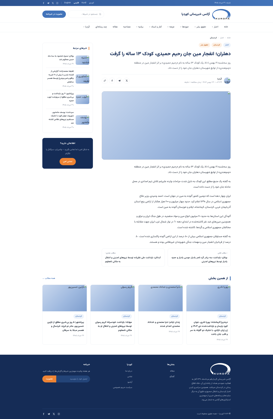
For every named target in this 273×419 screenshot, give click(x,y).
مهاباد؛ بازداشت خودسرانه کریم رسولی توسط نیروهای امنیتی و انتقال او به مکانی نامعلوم (113, 326)
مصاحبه (126, 27)
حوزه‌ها (185, 27)
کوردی (91, 2)
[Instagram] (57, 3)
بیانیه (140, 27)
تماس (129, 376)
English (67, 2)
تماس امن (67, 161)
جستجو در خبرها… (89, 14)
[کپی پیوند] (105, 81)
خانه (226, 27)
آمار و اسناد (156, 27)
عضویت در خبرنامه (54, 14)
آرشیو (130, 382)
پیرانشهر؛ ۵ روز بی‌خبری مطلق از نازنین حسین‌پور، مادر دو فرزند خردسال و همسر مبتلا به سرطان (65, 326)
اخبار (216, 27)
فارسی (76, 2)
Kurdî (84, 2)
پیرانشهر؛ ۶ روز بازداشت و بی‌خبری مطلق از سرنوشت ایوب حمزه (60, 97)
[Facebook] (43, 3)
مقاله (115, 27)
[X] (53, 3)
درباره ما (128, 371)
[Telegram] (48, 3)
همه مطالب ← (48, 278)
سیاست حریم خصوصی (122, 387)
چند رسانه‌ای (101, 27)
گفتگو (172, 376)
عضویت (49, 379)
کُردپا (87, 27)
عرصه (171, 27)
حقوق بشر (201, 27)
